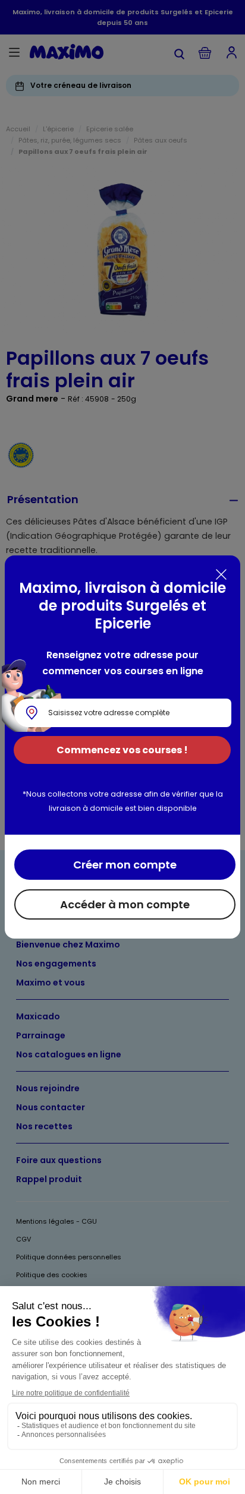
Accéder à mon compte (125, 904)
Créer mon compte (125, 864)
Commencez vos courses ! (122, 750)
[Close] (221, 574)
